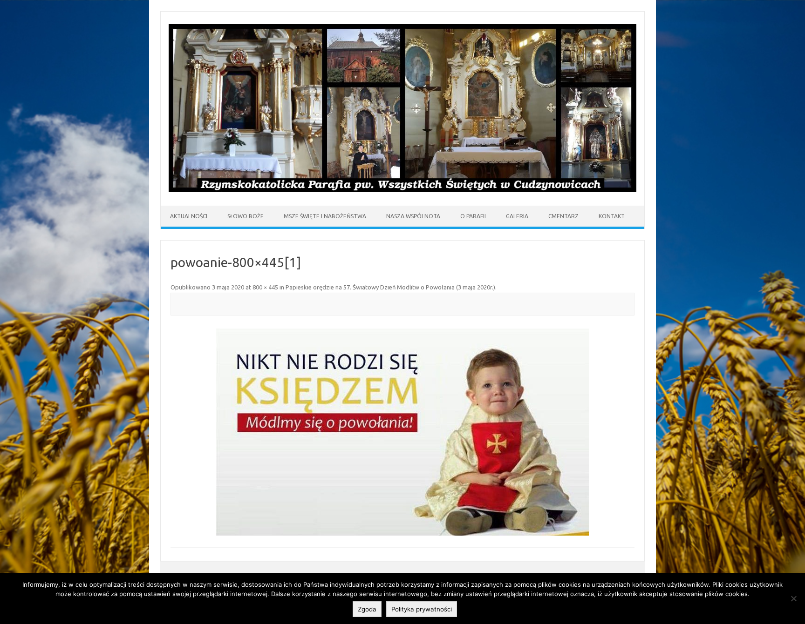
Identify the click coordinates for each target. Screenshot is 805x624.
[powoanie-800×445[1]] (402, 432)
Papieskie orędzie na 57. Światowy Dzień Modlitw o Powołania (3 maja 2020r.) (390, 287)
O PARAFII (473, 216)
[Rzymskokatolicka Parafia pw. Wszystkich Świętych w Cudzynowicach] (402, 190)
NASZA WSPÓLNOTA (413, 216)
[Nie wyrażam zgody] (793, 598)
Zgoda (367, 609)
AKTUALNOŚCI (188, 216)
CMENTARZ (563, 216)
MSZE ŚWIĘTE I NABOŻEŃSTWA (325, 216)
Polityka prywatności (421, 609)
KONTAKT (612, 216)
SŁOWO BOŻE (245, 216)
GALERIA (517, 216)
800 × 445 (265, 287)
